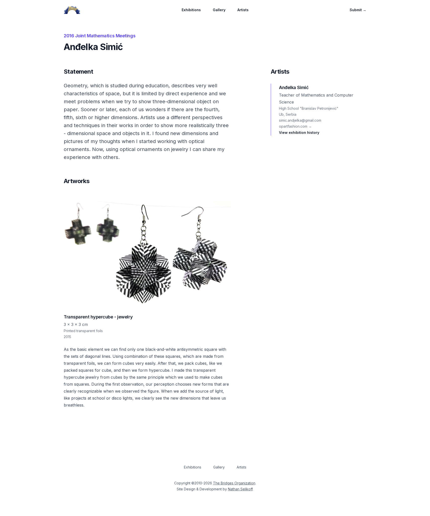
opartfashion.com (295, 126)
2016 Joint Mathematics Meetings (99, 35)
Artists (243, 10)
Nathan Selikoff (240, 489)
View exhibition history (299, 132)
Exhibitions (191, 10)
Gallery (219, 10)
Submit (358, 10)
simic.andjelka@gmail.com (300, 120)
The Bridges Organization (234, 483)
